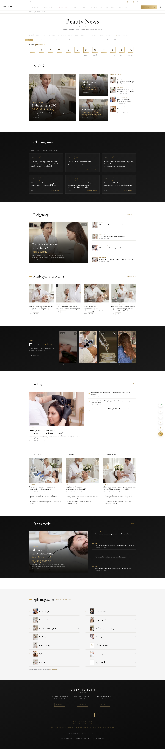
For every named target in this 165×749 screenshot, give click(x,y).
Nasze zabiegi (34, 7)
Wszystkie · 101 (131, 276)
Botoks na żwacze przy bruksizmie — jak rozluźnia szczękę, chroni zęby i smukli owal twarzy (123, 309)
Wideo (77, 35)
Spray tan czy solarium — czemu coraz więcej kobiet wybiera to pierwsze (42, 488)
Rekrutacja (153, 2)
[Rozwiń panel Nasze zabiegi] (40, 7)
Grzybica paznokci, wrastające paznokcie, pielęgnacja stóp (61, 40)
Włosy (83, 35)
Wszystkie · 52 (131, 384)
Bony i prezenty (85, 715)
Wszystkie (59, 454)
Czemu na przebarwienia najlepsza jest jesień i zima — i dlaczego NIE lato (45, 184)
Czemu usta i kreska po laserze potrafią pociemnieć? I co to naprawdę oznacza (118, 184)
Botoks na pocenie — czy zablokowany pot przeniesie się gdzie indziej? (93, 309)
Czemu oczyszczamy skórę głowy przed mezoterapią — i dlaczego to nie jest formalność (113, 401)
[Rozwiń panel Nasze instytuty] (128, 7)
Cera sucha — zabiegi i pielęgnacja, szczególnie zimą (115, 40)
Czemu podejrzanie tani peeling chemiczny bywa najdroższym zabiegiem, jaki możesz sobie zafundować (79, 186)
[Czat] (160, 405)
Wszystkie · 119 (131, 214)
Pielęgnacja (51, 35)
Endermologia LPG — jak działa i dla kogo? (89, 40)
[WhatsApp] (160, 416)
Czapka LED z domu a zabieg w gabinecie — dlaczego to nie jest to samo (82, 163)
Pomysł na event (96, 7)
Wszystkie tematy (105, 35)
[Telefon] (160, 411)
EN (162, 2)
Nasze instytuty (122, 7)
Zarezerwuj (59, 704)
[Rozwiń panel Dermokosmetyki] (55, 7)
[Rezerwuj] (160, 433)
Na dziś (31, 35)
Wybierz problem (53, 669)
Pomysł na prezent (80, 7)
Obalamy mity (40, 35)
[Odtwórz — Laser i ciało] (94, 333)
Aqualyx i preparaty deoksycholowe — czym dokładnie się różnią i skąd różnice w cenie (41, 309)
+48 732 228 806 (82, 701)
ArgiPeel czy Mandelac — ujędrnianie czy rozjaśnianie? (76, 488)
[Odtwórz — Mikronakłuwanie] (75, 333)
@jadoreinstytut (36, 355)
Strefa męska (92, 35)
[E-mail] (91, 722)
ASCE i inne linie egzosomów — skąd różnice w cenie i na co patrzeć (68, 308)
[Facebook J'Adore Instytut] (133, 2)
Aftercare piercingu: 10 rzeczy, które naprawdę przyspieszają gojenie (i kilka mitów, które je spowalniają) (45, 164)
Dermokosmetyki (48, 7)
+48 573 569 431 (60, 701)
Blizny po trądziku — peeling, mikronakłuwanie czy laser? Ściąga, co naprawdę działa (119, 488)
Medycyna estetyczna (65, 35)
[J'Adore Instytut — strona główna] (10, 7)
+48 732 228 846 (105, 701)
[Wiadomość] (160, 422)
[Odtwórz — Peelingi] (114, 333)
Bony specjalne (66, 7)
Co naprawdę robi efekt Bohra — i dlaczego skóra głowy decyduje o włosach (111, 393)
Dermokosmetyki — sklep (65, 715)
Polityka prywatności (99, 738)
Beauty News (109, 7)
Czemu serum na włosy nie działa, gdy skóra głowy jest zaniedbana (112, 409)
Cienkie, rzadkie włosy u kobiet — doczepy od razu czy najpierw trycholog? (46, 431)
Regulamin (87, 738)
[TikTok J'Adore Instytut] (130, 2)
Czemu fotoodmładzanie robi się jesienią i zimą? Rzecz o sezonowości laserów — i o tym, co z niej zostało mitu (119, 164)
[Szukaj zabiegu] (161, 7)
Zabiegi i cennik (102, 715)
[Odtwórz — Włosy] (134, 333)
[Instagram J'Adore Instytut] (127, 2)
